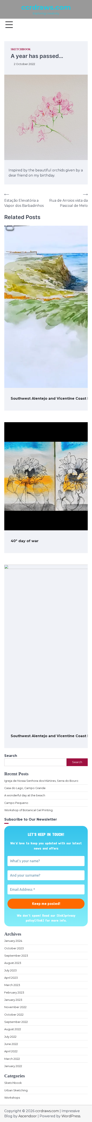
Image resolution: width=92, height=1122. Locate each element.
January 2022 (13, 1066)
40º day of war (25, 541)
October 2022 (14, 1014)
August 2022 (12, 1029)
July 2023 (10, 970)
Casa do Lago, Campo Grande (25, 788)
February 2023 (14, 992)
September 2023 (16, 955)
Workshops (12, 1097)
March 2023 (12, 985)
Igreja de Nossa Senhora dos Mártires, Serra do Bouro (41, 780)
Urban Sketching (16, 1090)
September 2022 (16, 1022)
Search (10, 756)
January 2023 (13, 999)
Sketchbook (21, 49)
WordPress (70, 1116)
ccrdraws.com (46, 7)
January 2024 (13, 940)
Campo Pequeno (16, 802)
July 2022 (10, 1036)
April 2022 (11, 1051)
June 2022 (11, 1044)
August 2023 (12, 963)
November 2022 (15, 1007)
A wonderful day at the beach (24, 795)
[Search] (82, 24)
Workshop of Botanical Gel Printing (28, 810)
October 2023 (14, 948)
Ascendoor (27, 1116)
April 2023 (11, 977)
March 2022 (12, 1058)
